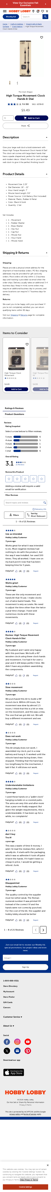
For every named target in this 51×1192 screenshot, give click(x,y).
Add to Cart (34, 118)
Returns (23, 315)
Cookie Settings (25, 1187)
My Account (8, 991)
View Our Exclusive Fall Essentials (25, 4)
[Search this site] (45, 16)
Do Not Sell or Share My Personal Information (25, 1102)
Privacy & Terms (25, 1105)
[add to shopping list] (41, 37)
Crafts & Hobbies (16, 24)
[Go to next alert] (45, 4)
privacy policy (15, 1114)
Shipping (14, 315)
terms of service (30, 1114)
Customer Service (11, 1017)
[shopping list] (42, 11)
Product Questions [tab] (14, 414)
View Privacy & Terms (29, 1180)
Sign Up (25, 967)
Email (7, 958)
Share (23, 126)
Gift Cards (8, 1002)
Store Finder (9, 997)
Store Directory (10, 986)
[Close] (48, 1165)
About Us (7, 1026)
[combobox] (32, 16)
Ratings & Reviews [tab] (14, 408)
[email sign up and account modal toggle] (38, 11)
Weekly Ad (11, 17)
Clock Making (17, 26)
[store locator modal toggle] (33, 11)
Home (5, 24)
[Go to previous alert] (7, 4)
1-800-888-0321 (11, 981)
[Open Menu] (5, 11)
